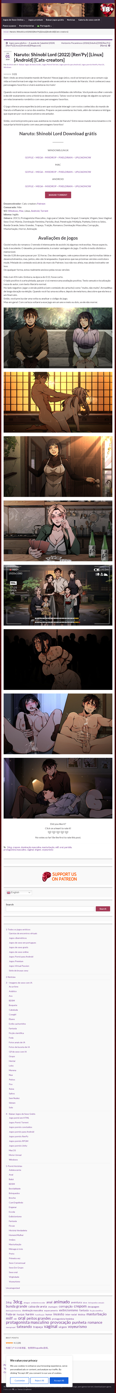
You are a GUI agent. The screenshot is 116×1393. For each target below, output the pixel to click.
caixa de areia (37, 1306)
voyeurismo (47, 849)
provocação (60, 1322)
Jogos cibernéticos (18, 938)
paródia (68, 847)
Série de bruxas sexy (18, 970)
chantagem (53, 1307)
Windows (7, 67)
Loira (11, 1065)
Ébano (12, 1019)
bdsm (85, 1303)
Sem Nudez (14, 1098)
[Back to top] (109, 1386)
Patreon (41, 203)
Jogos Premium (16, 961)
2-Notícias (11, 977)
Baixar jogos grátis (55, 20)
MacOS (101, 64)
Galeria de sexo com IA (89, 20)
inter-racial (71, 1314)
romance (95, 1322)
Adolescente (15, 1170)
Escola (12, 1212)
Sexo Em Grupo (16, 1267)
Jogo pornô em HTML (19, 1117)
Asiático (13, 991)
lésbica (81, 1314)
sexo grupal (10, 1327)
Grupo (12, 1056)
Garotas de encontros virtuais (23, 933)
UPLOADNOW (83, 157)
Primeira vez (14, 1258)
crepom (16, 847)
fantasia (84, 1310)
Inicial (6, 32)
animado (62, 1301)
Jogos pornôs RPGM (18, 1141)
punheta (79, 1322)
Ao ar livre (13, 986)
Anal (11, 1174)
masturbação (48, 847)
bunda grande (16, 1306)
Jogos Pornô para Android (21, 956)
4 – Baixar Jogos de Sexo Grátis (20, 1114)
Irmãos (12, 1239)
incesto (58, 1314)
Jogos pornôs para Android (70, 64)
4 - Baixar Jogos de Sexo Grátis (29, 64)
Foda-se (11, 1314)
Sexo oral (13, 1272)
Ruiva (11, 1089)
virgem (38, 849)
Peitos (12, 1079)
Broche (12, 1198)
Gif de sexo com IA (18, 1051)
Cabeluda (13, 1010)
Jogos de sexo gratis (18, 947)
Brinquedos (14, 1193)
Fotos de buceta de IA (19, 1047)
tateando (24, 1326)
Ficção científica (16, 1033)
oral (61, 847)
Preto (11, 1253)
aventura (76, 1302)
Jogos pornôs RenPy (89, 64)
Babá (11, 1179)
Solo (11, 1107)
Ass (11, 996)
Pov (11, 1084)
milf (57, 847)
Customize (20, 1380)
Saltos (12, 1093)
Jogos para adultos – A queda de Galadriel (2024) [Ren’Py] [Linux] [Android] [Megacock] (30, 44)
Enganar (13, 1207)
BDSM (12, 1000)
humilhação (39, 1315)
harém (30, 1314)
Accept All (59, 1380)
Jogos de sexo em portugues (22, 942)
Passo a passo (9, 26)
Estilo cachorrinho (17, 1023)
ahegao (27, 1303)
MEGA (39, 157)
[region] (39, 1371)
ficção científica (96, 1310)
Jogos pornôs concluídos (20, 1127)
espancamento (51, 1310)
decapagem (93, 1306)
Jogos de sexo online (19, 952)
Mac (21, 210)
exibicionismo (68, 1310)
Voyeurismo (14, 1281)
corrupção (66, 1306)
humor (49, 1314)
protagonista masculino (15, 849)
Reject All (39, 1380)
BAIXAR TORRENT (58, 195)
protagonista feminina (63, 1318)
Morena (12, 1070)
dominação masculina (31, 847)
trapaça (38, 1327)
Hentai (12, 1061)
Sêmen (12, 1103)
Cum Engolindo (16, 1202)
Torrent (44, 210)
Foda (11, 1037)
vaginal (30, 849)
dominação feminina (13, 1311)
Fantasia (13, 1028)
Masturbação (15, 1244)
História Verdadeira (18, 1230)
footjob (20, 1314)
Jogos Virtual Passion (19, 966)
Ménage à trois (16, 1249)
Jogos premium (35, 20)
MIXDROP (50, 157)
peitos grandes (39, 1318)
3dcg (17, 1301)
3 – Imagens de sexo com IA (19, 982)
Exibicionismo (15, 1216)
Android (35, 210)
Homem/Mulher (16, 1235)
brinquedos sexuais (96, 1303)
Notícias (71, 20)
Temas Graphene (24, 1389)
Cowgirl (12, 1014)
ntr (15, 1318)
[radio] (50, 833)
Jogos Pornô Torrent (50, 64)
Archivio (10, 64)
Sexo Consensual (17, 1263)
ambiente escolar (38, 1303)
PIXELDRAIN (66, 157)
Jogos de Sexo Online (13, 20)
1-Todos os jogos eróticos (18, 929)
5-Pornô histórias (14, 1166)
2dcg (9, 847)
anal (49, 1302)
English (14, 892)
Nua (11, 1075)
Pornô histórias (26, 26)
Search (10, 904)
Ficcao (12, 1225)
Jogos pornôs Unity (18, 1145)
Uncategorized (13, 1288)
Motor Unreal (15, 1155)
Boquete (13, 1005)
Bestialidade (15, 1188)
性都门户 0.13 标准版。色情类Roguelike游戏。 (28, 1348)
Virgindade (14, 1277)
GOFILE (29, 157)
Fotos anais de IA (17, 1042)
